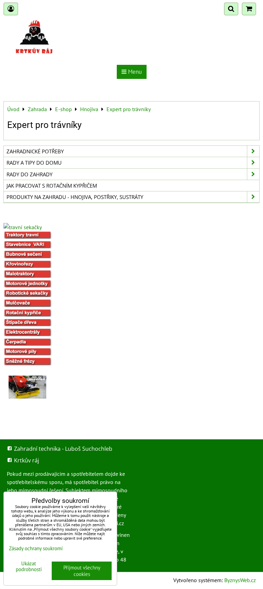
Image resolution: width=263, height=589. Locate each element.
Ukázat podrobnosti (29, 566)
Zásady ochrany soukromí (36, 548)
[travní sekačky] (22, 227)
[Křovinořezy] (27, 265)
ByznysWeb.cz (240, 580)
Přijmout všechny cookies (81, 570)
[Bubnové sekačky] (27, 256)
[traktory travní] (27, 236)
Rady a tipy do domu (34, 162)
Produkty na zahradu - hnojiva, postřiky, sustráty (75, 196)
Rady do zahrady (29, 174)
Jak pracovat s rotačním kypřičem (52, 185)
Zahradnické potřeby (35, 151)
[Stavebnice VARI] (27, 246)
